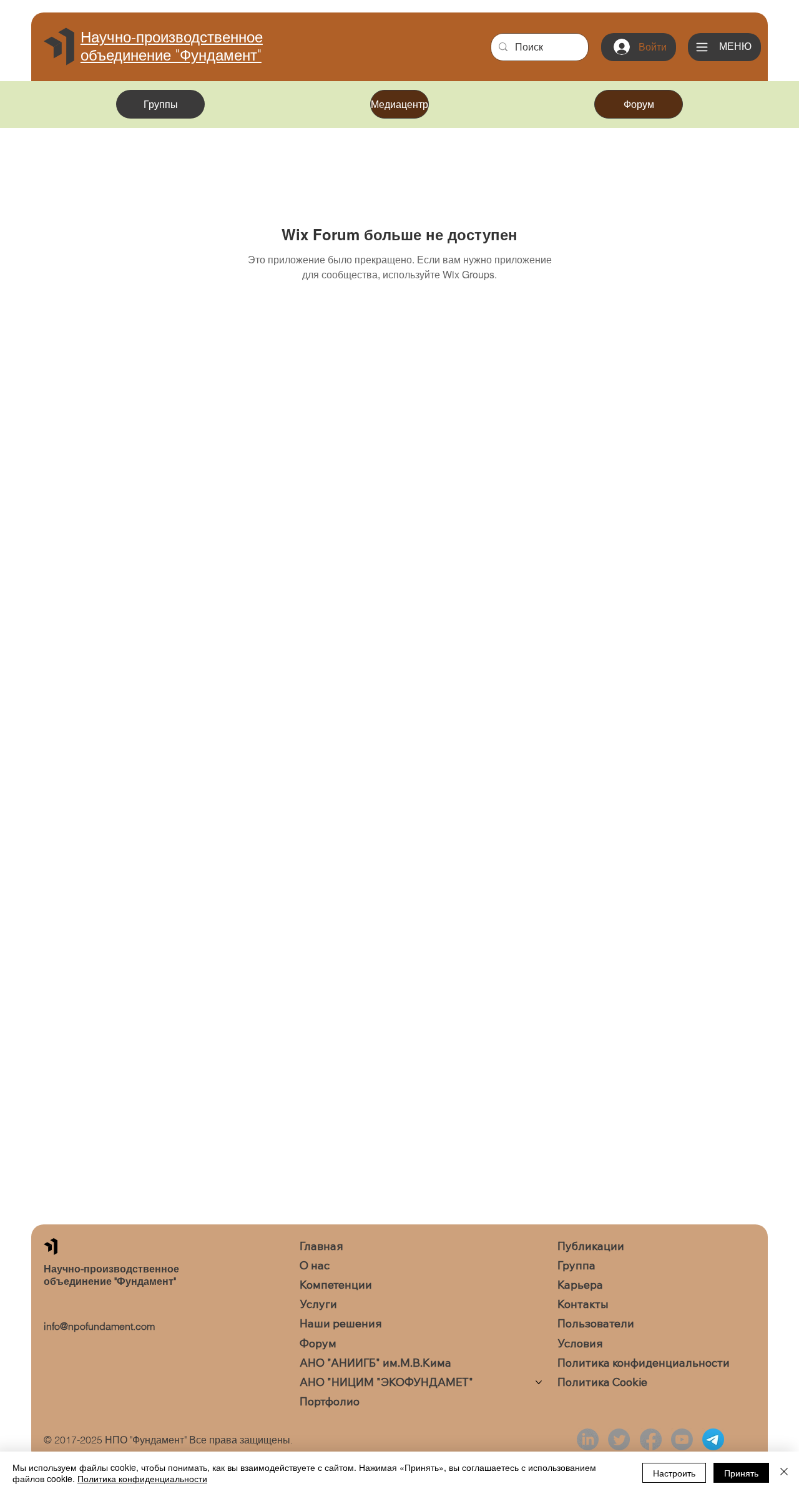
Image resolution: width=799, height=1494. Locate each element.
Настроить (674, 1473)
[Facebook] (651, 1439)
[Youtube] (682, 1439)
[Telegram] (713, 1439)
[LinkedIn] (588, 1439)
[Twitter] (619, 1439)
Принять (741, 1473)
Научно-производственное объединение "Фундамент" (172, 46)
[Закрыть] (784, 1473)
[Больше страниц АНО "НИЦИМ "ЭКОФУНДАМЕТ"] (539, 1382)
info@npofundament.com (99, 1326)
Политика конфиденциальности (142, 1478)
